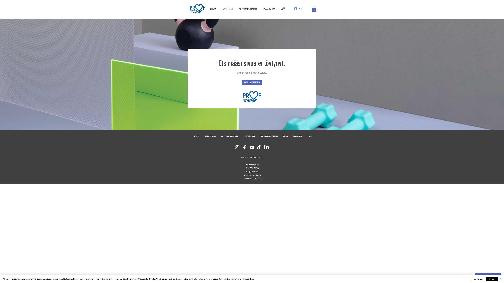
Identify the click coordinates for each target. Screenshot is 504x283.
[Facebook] (244, 147)
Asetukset (478, 278)
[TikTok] (259, 147)
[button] (314, 9)
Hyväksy (492, 278)
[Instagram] (237, 147)
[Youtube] (252, 147)
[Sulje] (500, 279)
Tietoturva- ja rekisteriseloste (242, 278)
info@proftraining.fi (252, 175)
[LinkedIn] (266, 147)
